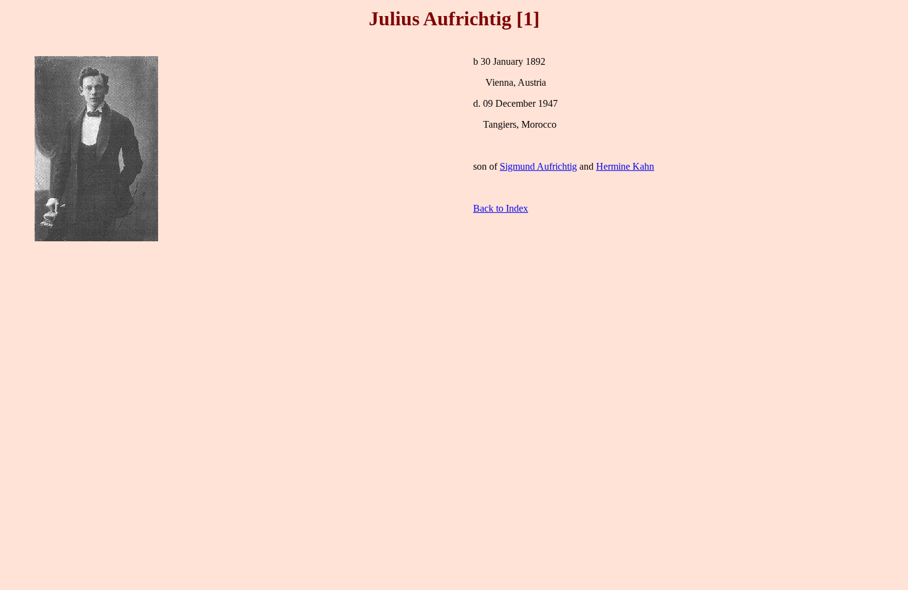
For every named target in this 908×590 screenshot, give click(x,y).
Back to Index (500, 208)
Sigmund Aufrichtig (538, 166)
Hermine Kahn (625, 166)
